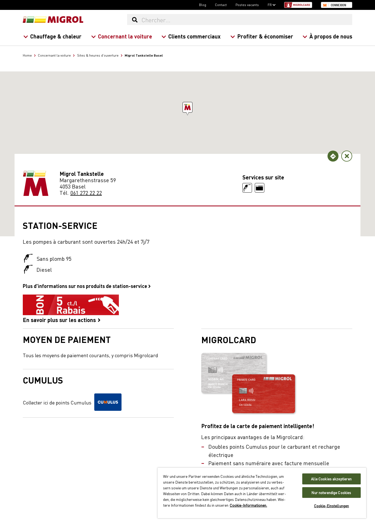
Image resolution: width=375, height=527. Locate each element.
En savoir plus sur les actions (60, 319)
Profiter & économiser (265, 36)
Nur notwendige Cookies (331, 492)
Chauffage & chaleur (56, 36)
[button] (187, 107)
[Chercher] (134, 19)
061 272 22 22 (86, 192)
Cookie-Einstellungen (331, 505)
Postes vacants (247, 4)
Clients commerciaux (194, 36)
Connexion (338, 5)
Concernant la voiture (125, 36)
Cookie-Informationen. (248, 505)
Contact (221, 4)
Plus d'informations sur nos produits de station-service (85, 285)
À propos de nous (330, 36)
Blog (202, 4)
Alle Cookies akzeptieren (331, 478)
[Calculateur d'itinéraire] (333, 156)
